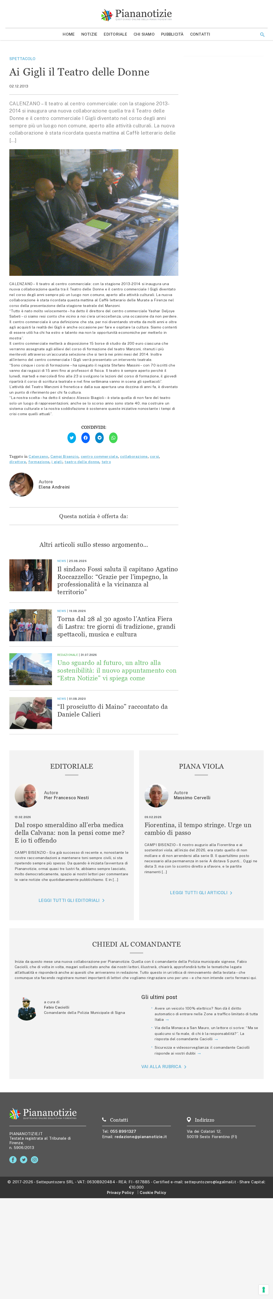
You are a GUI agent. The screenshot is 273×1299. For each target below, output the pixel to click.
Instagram (35, 1159)
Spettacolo (22, 58)
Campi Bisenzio (64, 456)
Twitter (24, 1159)
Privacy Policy (120, 1192)
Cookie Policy (153, 1192)
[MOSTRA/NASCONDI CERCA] (262, 34)
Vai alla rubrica (161, 1066)
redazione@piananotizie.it (141, 1136)
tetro (106, 462)
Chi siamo (144, 34)
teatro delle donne (82, 462)
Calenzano (38, 456)
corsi (154, 456)
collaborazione (134, 456)
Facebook (14, 1159)
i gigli (56, 462)
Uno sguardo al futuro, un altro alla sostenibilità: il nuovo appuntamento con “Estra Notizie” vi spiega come (116, 670)
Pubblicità (172, 34)
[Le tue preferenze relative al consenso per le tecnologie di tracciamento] (264, 1290)
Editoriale (115, 34)
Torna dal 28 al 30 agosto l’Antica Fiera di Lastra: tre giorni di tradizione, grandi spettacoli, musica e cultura (116, 626)
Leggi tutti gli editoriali (69, 900)
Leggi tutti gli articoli (198, 892)
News (61, 561)
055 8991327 (123, 1131)
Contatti (200, 34)
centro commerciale (99, 456)
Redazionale (67, 654)
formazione (39, 462)
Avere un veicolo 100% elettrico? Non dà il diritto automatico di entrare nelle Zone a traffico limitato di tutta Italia (206, 1014)
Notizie (89, 34)
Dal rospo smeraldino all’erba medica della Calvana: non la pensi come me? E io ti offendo (70, 832)
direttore (17, 462)
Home (69, 34)
